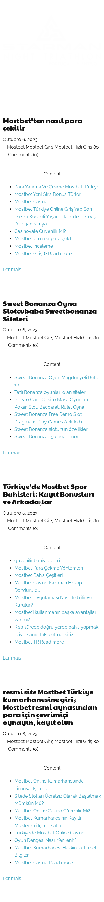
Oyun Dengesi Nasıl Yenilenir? (45, 840)
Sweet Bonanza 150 (35, 436)
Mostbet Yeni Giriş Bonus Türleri (47, 194)
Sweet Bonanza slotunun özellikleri (51, 429)
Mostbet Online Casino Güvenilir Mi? (52, 811)
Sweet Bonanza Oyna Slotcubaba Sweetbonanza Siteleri (50, 310)
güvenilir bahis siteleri (37, 560)
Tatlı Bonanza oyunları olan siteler (50, 392)
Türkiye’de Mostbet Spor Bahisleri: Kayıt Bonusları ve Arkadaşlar (48, 493)
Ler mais (12, 269)
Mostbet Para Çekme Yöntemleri (48, 568)
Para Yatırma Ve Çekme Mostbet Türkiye (56, 187)
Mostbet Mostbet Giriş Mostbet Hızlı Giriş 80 (53, 147)
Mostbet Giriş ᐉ (31, 253)
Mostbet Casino (31, 201)
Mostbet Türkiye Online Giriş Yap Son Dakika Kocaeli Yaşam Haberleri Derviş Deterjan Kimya (55, 216)
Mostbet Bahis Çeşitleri (38, 575)
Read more (60, 253)
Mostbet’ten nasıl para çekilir (43, 124)
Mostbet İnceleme (33, 246)
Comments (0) (22, 155)
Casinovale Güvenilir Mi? (40, 231)
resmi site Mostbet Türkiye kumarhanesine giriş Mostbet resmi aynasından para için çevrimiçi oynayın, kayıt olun (50, 707)
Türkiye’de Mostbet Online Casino (49, 833)
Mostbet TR (27, 642)
